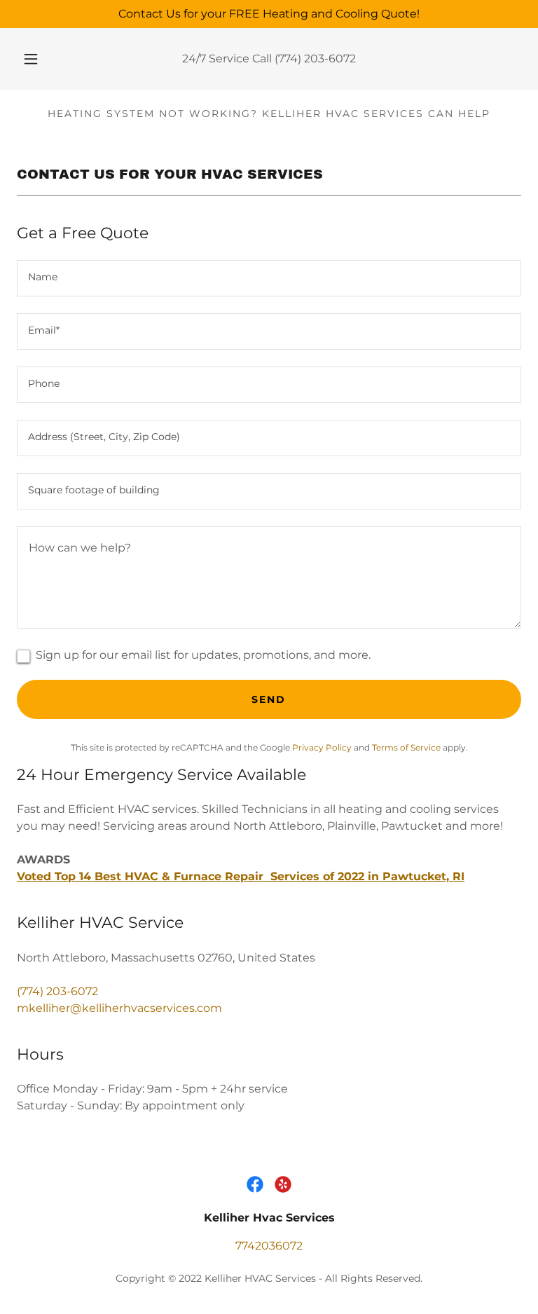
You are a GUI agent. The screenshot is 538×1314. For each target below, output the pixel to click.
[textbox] (269, 278)
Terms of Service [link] (406, 747)
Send (268, 699)
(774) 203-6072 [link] (315, 58)
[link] (255, 1184)
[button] (38, 59)
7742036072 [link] (269, 1245)
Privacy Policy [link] (322, 747)
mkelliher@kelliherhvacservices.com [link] (119, 1008)
